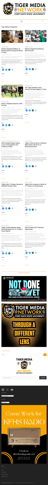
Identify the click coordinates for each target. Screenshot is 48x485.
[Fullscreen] (45, 300)
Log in (2, 470)
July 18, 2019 (9, 54)
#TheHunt (34, 93)
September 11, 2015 (10, 233)
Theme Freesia (17, 482)
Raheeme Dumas (32, 97)
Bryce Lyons (37, 233)
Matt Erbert (11, 194)
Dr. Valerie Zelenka (9, 150)
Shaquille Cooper (38, 97)
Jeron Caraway (12, 153)
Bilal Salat (4, 150)
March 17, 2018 (11, 107)
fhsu (3, 56)
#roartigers (34, 150)
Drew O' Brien (7, 237)
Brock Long (38, 150)
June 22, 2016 (9, 148)
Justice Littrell (40, 236)
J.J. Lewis (35, 153)
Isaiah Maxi (8, 153)
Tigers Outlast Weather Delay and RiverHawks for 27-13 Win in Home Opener (12, 229)
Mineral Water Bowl (16, 194)
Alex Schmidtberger (16, 190)
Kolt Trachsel (29, 237)
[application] (24, 289)
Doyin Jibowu (18, 191)
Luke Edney (7, 194)
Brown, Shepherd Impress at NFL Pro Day (12, 104)
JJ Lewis (17, 153)
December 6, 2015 (33, 148)
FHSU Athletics (7, 56)
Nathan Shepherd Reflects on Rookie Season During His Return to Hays (12, 50)
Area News (3, 140)
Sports (7, 46)
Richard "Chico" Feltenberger (10, 195)
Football (3, 46)
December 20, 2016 (39, 91)
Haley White (17, 56)
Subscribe (43, 377)
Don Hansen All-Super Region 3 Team (36, 94)
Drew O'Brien (30, 152)
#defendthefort (29, 93)
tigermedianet (30, 57)
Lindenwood (7, 239)
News (18, 140)
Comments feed (4, 474)
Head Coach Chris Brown (33, 194)
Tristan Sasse (38, 57)
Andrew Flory (28, 233)
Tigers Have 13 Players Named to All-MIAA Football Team (12, 185)
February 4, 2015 (33, 231)
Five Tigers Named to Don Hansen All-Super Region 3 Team (35, 88)
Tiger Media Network (14, 57)
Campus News (9, 140)
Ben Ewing (33, 233)
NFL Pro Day (10, 112)
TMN (34, 57)
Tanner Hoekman (36, 239)
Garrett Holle (31, 153)
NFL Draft (39, 56)
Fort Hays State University (32, 96)
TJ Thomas (41, 239)
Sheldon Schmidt (30, 239)
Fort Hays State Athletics (30, 91)
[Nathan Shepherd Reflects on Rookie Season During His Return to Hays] (12, 36)
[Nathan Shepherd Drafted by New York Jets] (36, 36)
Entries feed (3, 472)
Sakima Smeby (36, 238)
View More (4, 82)
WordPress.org (4, 476)
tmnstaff (3, 54)
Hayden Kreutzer (35, 234)
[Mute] (43, 300)
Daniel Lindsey (13, 191)
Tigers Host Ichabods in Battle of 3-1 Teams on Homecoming (35, 185)
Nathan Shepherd (34, 56)
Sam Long (41, 238)
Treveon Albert (35, 154)
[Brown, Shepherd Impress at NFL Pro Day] (12, 91)
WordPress (23, 482)
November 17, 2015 (10, 188)
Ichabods (39, 194)
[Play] (3, 300)
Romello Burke (31, 238)
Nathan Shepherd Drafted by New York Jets (34, 49)
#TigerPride (38, 93)
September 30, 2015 (33, 188)
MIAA (30, 56)
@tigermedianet (6, 350)
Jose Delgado (35, 236)
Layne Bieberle (34, 237)
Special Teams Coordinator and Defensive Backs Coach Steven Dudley (35, 196)
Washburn (29, 197)
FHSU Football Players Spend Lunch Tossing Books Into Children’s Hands (10, 144)
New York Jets (7, 57)
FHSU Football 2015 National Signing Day (34, 228)
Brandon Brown (5, 109)
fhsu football (12, 56)
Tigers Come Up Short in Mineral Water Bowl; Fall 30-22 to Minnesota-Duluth (35, 144)
